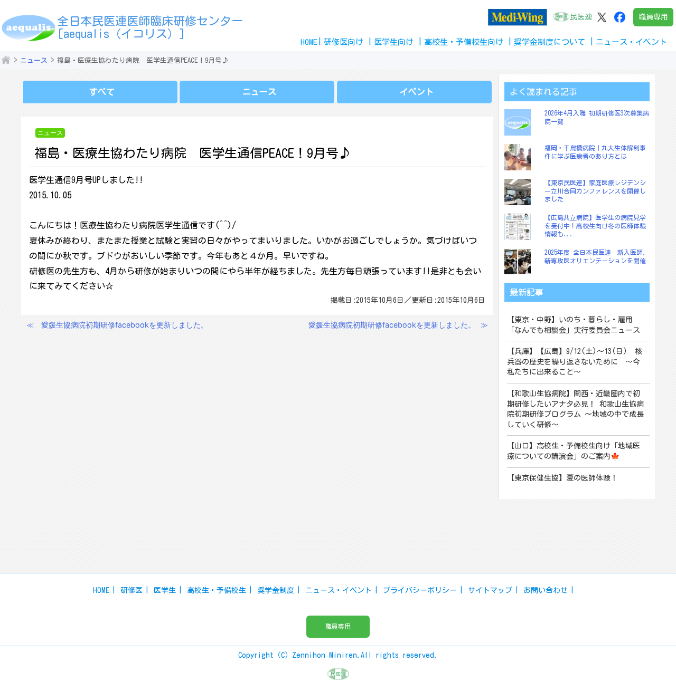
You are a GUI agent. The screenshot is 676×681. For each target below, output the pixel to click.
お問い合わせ (545, 590)
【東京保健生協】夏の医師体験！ (562, 478)
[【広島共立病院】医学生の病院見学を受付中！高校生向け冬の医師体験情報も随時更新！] (520, 227)
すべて (102, 92)
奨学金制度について (549, 42)
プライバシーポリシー (420, 590)
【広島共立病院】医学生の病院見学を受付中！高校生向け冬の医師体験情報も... (595, 225)
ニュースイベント (631, 42)
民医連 (581, 17)
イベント (417, 92)
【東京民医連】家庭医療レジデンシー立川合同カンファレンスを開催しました (595, 190)
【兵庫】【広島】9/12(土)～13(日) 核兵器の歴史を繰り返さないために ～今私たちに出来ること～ (574, 362)
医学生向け (394, 42)
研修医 (131, 590)
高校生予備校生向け (463, 42)
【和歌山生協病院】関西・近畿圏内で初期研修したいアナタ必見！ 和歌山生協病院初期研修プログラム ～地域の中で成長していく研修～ (575, 409)
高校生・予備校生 (216, 590)
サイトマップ (490, 590)
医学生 (165, 590)
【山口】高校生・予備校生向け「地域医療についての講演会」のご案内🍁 (573, 451)
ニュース (34, 60)
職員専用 (653, 17)
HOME (309, 42)
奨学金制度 (275, 590)
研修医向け (343, 42)
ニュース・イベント (338, 590)
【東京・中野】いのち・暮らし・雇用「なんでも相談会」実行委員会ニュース (573, 325)
